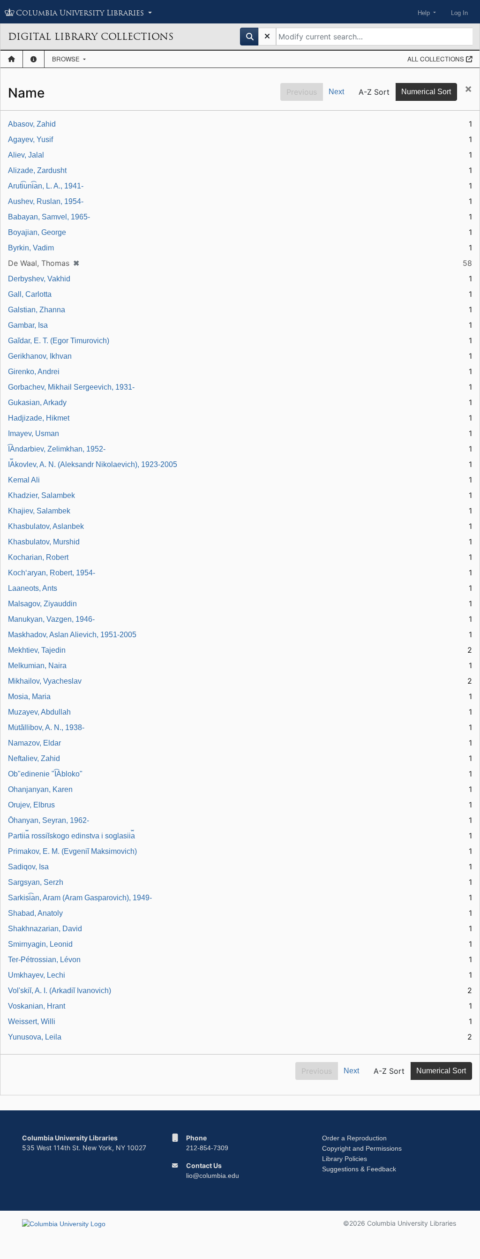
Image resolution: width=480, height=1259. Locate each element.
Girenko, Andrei (34, 372)
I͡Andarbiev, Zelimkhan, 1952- (56, 449)
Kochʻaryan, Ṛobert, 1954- (51, 573)
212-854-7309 (207, 1148)
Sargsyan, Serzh (35, 882)
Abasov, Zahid (32, 124)
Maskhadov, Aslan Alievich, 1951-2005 (72, 635)
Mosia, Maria (29, 697)
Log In (459, 12)
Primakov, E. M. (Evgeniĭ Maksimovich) (72, 851)
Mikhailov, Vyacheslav (45, 681)
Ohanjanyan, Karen (40, 789)
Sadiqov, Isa (28, 867)
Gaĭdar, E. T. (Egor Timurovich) (58, 341)
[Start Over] (267, 36)
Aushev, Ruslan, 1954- (45, 201)
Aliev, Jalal (26, 155)
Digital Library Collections (90, 36)
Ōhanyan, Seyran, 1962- (48, 820)
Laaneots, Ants (32, 588)
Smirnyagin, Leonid (40, 944)
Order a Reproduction (354, 1138)
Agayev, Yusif (30, 139)
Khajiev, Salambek (39, 511)
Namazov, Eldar (34, 743)
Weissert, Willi (31, 1021)
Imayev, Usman (33, 433)
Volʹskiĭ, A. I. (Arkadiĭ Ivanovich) (59, 991)
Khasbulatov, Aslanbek (46, 526)
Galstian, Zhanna (36, 310)
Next (336, 92)
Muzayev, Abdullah (39, 712)
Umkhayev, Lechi (36, 975)
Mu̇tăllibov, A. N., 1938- (46, 727)
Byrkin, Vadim (31, 248)
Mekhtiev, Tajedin (37, 650)
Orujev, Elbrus (31, 805)
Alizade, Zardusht (37, 170)
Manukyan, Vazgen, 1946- (51, 619)
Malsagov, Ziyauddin (42, 604)
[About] (33, 59)
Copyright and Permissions (362, 1148)
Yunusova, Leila (34, 1037)
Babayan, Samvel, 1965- (49, 217)
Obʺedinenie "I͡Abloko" (45, 774)
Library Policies (344, 1158)
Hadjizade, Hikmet (38, 418)
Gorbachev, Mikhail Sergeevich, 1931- (71, 387)
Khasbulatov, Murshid (44, 542)
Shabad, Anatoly (35, 913)
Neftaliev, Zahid (34, 758)
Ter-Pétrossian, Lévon (44, 960)
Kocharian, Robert (38, 557)
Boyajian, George (37, 232)
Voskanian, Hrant (36, 1006)
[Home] (11, 59)
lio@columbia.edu (212, 1175)
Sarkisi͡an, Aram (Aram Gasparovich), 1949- (80, 898)
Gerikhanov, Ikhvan (40, 356)
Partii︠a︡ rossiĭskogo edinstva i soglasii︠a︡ (71, 836)
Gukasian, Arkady (37, 403)
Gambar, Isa (28, 325)
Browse (67, 58)
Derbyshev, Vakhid (39, 279)
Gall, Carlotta (30, 294)
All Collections (436, 58)
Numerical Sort (426, 92)
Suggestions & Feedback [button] (359, 1169)
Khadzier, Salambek (41, 495)
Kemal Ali (24, 480)
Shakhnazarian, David (45, 929)
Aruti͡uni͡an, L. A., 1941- (45, 186)
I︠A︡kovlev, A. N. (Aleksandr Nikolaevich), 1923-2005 (92, 464)
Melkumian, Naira (37, 666)
